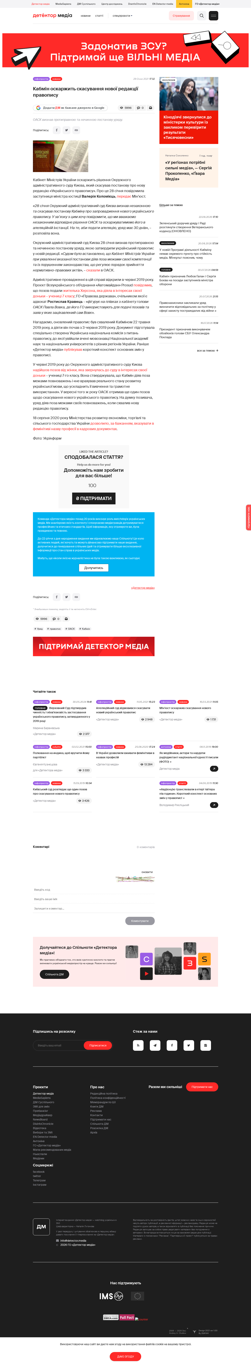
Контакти (96, 1115)
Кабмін (86, 628)
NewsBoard (40, 1119)
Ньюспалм (40, 1154)
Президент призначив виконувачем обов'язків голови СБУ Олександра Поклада (184, 333)
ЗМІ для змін (41, 1106)
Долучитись (93, 568)
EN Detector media (162, 3)
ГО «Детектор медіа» (207, 3)
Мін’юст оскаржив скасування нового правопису (185, 710)
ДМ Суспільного (86, 3)
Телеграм (39, 1180)
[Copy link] (76, 130)
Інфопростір (41, 79)
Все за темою (206, 350)
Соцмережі (43, 1165)
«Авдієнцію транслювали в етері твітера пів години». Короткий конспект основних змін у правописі (188, 794)
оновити (147, 872)
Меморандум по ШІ (103, 1102)
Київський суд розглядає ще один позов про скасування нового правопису (60, 791)
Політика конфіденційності (108, 1098)
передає (124, 196)
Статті (99, 15)
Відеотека (39, 1128)
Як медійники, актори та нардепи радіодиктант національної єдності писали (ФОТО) (188, 757)
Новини (86, 15)
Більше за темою (171, 205)
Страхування (181, 15)
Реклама (96, 1111)
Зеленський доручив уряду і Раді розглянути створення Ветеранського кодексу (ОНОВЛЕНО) (186, 227)
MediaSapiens (63, 3)
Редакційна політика (103, 1093)
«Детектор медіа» (143, 588)
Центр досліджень (111, 3)
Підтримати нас (100, 1119)
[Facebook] (57, 130)
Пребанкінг (40, 1111)
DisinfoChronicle (137, 3)
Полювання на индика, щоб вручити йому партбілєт (61, 755)
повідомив (143, 285)
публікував (73, 349)
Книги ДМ (97, 1106)
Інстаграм (39, 1184)
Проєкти (40, 1087)
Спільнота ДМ (54, 974)
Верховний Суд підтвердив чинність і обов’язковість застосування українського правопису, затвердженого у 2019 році (61, 714)
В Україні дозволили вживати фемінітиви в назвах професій (125, 755)
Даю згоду (125, 1356)
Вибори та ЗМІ (43, 1132)
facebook (39, 1171)
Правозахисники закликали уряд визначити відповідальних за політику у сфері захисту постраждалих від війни (187, 307)
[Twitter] (66, 130)
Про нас (97, 1087)
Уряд (40, 628)
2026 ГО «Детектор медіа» (77, 1244)
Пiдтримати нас (202, 1087)
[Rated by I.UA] (141, 1319)
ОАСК (71, 628)
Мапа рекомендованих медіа (52, 1149)
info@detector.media (73, 1240)
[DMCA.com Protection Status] (111, 1319)
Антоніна (184, 3)
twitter (37, 1176)
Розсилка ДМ (99, 1128)
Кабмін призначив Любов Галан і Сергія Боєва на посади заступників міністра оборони (187, 280)
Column (57, 746)
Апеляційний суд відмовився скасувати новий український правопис (123, 710)
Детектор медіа (41, 3)
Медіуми (38, 1158)
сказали (93, 270)
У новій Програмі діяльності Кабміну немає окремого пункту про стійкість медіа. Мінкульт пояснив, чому (185, 254)
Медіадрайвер (42, 1115)
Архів (93, 1132)
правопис (55, 628)
